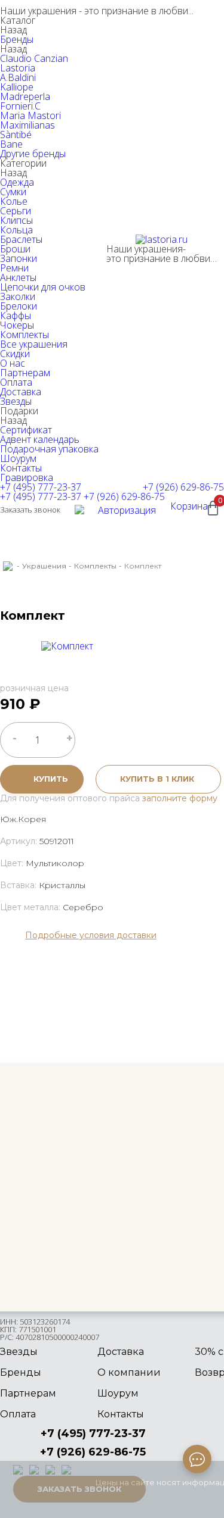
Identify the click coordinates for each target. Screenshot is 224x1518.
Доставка (20, 391)
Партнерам (25, 372)
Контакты (21, 467)
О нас (12, 363)
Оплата (16, 382)
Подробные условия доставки (91, 935)
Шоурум (18, 458)
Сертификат (26, 429)
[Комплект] (67, 645)
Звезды (16, 401)
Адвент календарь (39, 439)
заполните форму (179, 798)
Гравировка (26, 477)
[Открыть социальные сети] (197, 1459)
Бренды (16, 39)
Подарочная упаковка (49, 448)
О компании (129, 1372)
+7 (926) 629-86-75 (183, 486)
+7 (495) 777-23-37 (40, 486)
